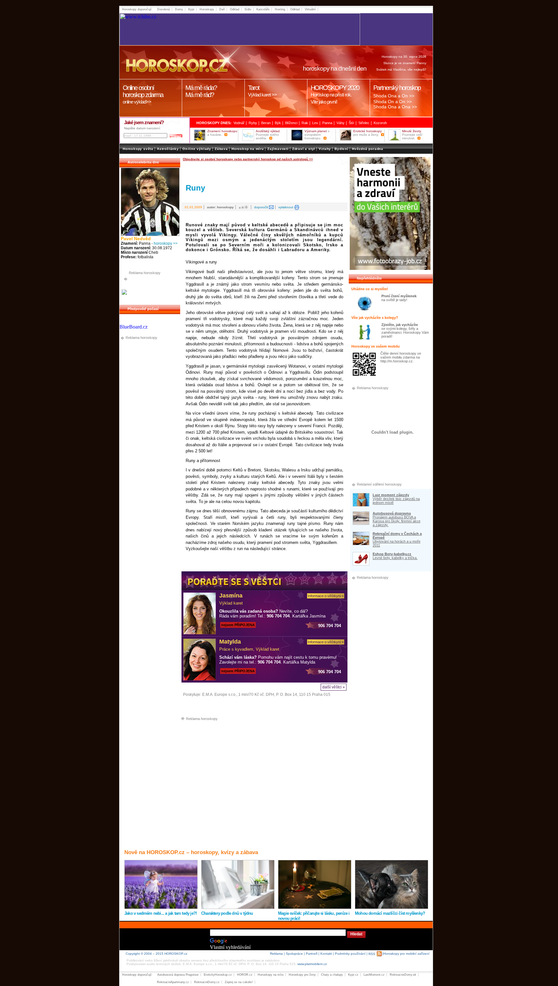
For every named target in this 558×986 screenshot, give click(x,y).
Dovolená (163, 9)
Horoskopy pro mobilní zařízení (406, 953)
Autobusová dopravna (392, 513)
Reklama (276, 953)
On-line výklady (196, 149)
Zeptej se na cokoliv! (239, 982)
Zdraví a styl (303, 149)
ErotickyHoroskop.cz (218, 974)
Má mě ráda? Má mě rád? (201, 91)
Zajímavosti (278, 149)
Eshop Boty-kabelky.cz (392, 554)
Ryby (253, 123)
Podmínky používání (350, 953)
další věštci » (333, 687)
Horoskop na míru (248, 149)
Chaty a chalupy (332, 974)
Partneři (311, 953)
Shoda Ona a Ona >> (395, 106)
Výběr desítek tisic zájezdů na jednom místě (396, 501)
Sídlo (247, 9)
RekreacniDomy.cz (207, 982)
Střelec (363, 123)
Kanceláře (263, 9)
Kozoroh (380, 123)
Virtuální (310, 9)
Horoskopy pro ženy (302, 974)
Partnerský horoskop (396, 87)
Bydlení (341, 149)
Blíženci (291, 123)
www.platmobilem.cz (312, 964)
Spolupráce (294, 953)
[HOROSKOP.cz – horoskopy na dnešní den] (175, 62)
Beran (266, 123)
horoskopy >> (166, 243)
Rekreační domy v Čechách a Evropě (397, 535)
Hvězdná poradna (367, 149)
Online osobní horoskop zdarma (143, 94)
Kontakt (326, 953)
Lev (315, 123)
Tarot (262, 90)
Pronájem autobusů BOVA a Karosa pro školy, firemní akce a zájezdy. (396, 521)
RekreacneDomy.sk (403, 974)
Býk (278, 123)
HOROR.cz (245, 974)
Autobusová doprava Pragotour (178, 974)
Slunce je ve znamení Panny (404, 63)
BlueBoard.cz (133, 327)
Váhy (340, 123)
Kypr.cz (353, 974)
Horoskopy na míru (271, 974)
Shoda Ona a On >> (393, 95)
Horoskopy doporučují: (137, 9)
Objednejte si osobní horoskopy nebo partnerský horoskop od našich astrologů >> (248, 159)
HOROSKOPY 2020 (335, 94)
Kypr (191, 9)
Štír (351, 123)
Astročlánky (168, 149)
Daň (222, 9)
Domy (179, 9)
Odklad (234, 9)
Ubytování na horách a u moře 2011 (396, 543)
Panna (327, 123)
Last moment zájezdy (391, 495)
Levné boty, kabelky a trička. (395, 558)
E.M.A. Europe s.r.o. (219, 694)
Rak (305, 123)
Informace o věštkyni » (326, 596)
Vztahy (325, 149)
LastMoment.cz (374, 974)
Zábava (221, 149)
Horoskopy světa (138, 149)
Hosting (280, 9)
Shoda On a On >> (392, 101)
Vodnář (238, 123)
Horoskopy (207, 9)
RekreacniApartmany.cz (173, 982)
